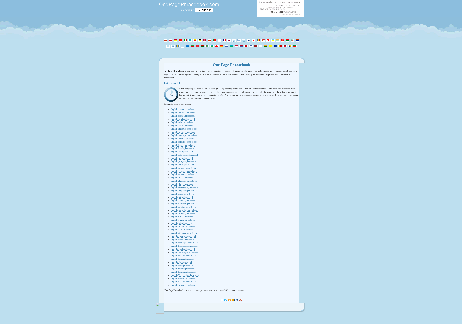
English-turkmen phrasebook (183, 226)
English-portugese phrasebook (184, 142)
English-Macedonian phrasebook (185, 275)
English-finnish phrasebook (183, 145)
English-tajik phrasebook (181, 223)
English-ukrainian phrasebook (184, 181)
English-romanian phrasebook (184, 171)
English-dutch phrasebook (182, 197)
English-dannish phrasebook (183, 119)
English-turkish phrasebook (183, 177)
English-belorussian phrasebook (184, 155)
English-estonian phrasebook (183, 255)
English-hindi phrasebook (182, 184)
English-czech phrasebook (182, 151)
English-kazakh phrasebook (183, 125)
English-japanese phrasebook (183, 168)
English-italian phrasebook (182, 122)
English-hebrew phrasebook (183, 213)
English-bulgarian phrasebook (184, 112)
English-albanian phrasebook (183, 278)
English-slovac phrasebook (182, 239)
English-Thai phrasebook (181, 262)
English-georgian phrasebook (183, 161)
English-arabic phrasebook (182, 194)
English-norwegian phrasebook (184, 135)
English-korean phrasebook (182, 164)
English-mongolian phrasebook (184, 210)
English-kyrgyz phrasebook (183, 220)
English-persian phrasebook (183, 285)
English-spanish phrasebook (183, 116)
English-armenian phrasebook (183, 236)
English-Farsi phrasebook (182, 216)
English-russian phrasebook (183, 109)
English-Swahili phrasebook (183, 268)
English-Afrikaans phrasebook (184, 203)
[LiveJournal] (237, 300)
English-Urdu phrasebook (182, 265)
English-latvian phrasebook (182, 259)
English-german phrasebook (183, 132)
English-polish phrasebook (182, 138)
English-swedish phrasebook (183, 207)
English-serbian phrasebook (183, 174)
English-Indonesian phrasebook (184, 246)
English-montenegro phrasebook (185, 252)
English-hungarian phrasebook (184, 190)
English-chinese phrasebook (183, 200)
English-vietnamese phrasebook (184, 187)
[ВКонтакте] (222, 300)
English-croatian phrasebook (183, 249)
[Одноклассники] (230, 300)
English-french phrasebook (182, 148)
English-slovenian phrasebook (184, 233)
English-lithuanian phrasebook (184, 129)
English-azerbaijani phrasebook (184, 242)
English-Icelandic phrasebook (183, 272)
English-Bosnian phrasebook (183, 281)
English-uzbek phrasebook (182, 229)
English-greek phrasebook (182, 158)
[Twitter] (226, 300)
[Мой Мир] (233, 300)
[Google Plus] (241, 300)
